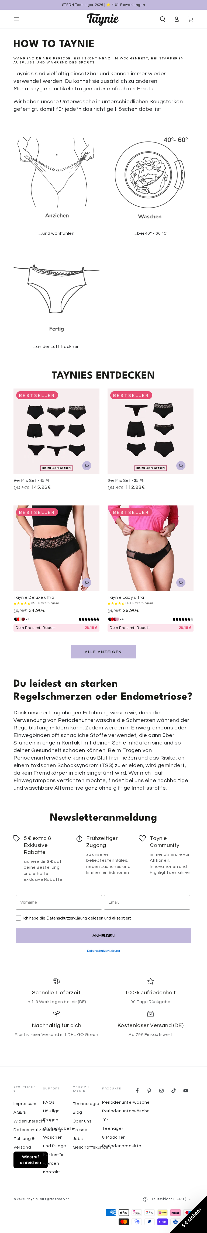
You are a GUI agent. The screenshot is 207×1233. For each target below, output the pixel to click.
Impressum (24, 1104)
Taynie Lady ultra (126, 597)
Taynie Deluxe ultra (33, 597)
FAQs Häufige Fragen (51, 1111)
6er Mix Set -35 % (126, 480)
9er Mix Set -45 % (31, 480)
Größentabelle (58, 1128)
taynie (32, 1199)
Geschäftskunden (92, 1147)
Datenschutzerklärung (37, 1130)
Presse (80, 1130)
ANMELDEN (103, 935)
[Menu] (16, 19)
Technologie (86, 1104)
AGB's (19, 1112)
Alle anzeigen (103, 652)
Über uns (82, 1121)
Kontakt (51, 1172)
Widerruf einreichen (30, 1160)
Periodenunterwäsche (126, 1102)
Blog (77, 1112)
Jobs (78, 1138)
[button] (163, 19)
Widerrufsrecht (29, 1121)
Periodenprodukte (122, 1146)
